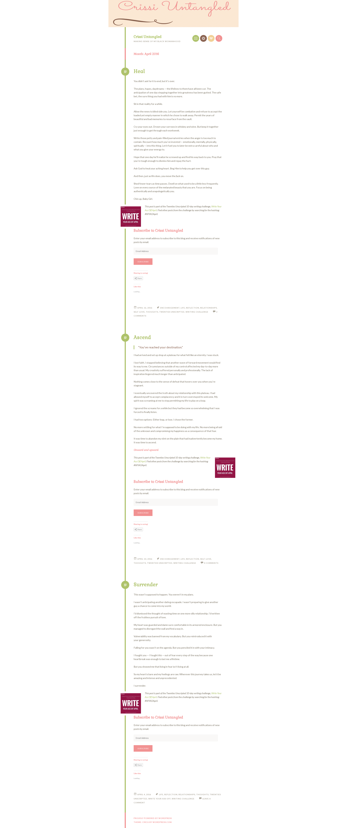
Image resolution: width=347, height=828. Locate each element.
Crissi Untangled (148, 36)
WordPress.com (162, 822)
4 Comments (211, 563)
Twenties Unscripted (171, 312)
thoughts (152, 312)
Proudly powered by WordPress (153, 818)
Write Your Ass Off (159, 798)
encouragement (170, 308)
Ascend (142, 337)
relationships (208, 308)
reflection (192, 308)
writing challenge (197, 312)
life (183, 308)
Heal (139, 71)
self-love (139, 312)
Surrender (146, 584)
